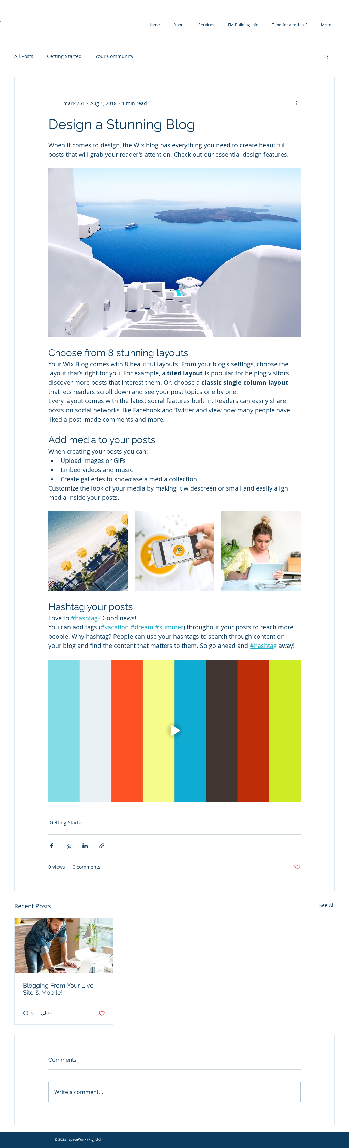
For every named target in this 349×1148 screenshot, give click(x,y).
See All (327, 905)
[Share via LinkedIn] (85, 845)
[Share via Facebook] (51, 845)
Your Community (114, 56)
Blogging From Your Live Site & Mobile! (58, 989)
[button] (326, 56)
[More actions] (296, 103)
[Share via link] (101, 845)
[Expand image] (88, 551)
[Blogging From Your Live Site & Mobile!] (64, 945)
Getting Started (64, 56)
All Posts (23, 56)
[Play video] (174, 731)
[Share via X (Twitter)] (68, 845)
